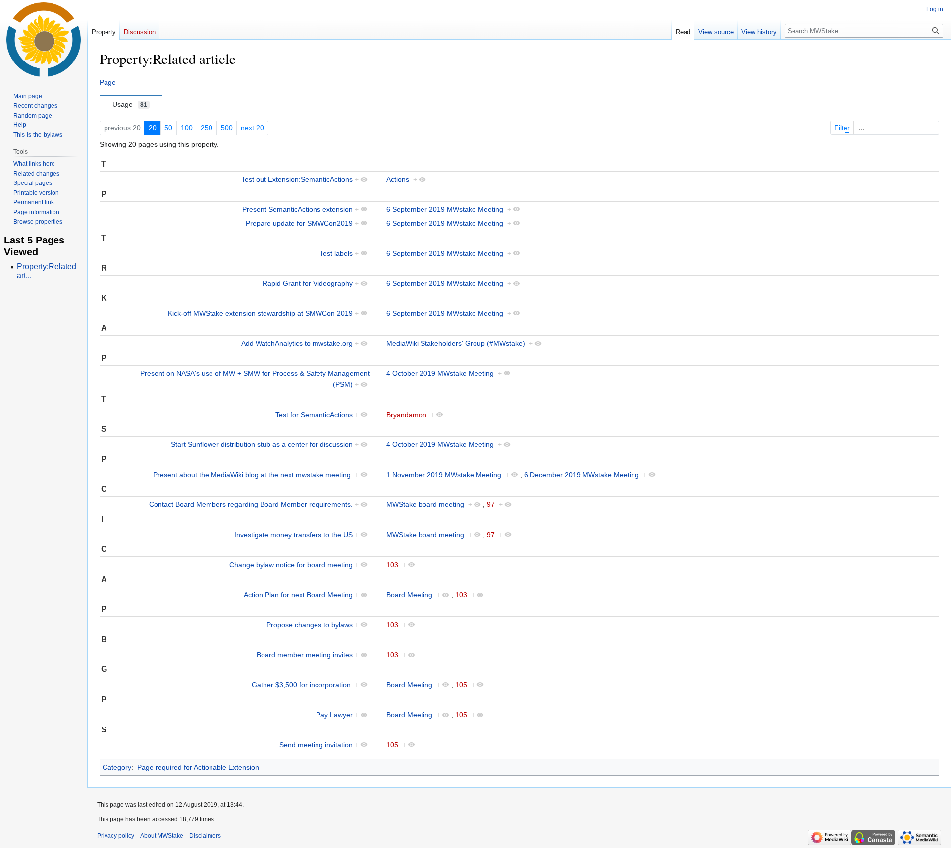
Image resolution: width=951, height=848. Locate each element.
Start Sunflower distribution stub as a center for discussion (262, 444)
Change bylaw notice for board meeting (291, 565)
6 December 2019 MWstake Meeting (581, 475)
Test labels (336, 253)
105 (461, 685)
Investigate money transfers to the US (293, 535)
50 (168, 128)
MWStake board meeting (425, 504)
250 (206, 128)
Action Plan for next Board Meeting (298, 595)
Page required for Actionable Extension (198, 767)
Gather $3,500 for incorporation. (302, 685)
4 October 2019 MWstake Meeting (440, 373)
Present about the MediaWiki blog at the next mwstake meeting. (253, 475)
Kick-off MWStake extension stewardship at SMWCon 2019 (260, 313)
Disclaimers (205, 835)
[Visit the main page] (43, 39)
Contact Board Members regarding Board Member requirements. (251, 504)
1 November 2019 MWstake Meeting (443, 475)
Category (117, 767)
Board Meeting (409, 595)
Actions (397, 179)
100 (187, 128)
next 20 (252, 128)
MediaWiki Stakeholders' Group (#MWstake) (455, 343)
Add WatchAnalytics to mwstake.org (297, 343)
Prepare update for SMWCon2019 (299, 223)
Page (108, 82)
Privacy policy (115, 835)
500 (227, 128)
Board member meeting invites (305, 655)
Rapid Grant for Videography (308, 283)
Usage (129, 104)
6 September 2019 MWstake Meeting (444, 209)
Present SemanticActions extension (297, 209)
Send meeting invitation (316, 745)
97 (491, 504)
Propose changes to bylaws (309, 625)
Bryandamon (406, 415)
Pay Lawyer (334, 715)
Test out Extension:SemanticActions (297, 179)
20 (153, 128)
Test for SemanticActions (314, 415)
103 (392, 565)
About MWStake (161, 835)
